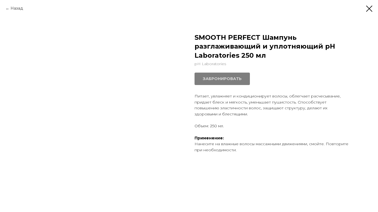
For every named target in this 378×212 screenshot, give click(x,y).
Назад (17, 8)
